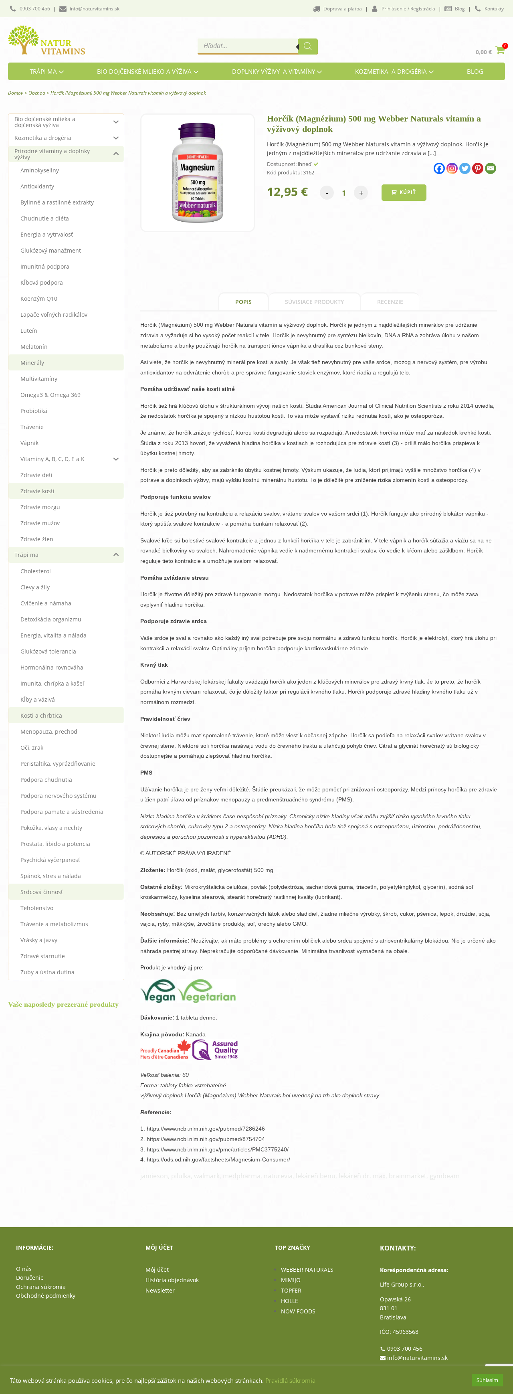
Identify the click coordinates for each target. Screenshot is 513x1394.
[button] (29, 9)
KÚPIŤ (408, 192)
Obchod (36, 92)
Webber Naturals (307, 1269)
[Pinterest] (477, 168)
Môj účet (157, 1269)
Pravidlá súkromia (290, 1380)
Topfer (291, 1290)
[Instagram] (452, 168)
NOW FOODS (298, 1311)
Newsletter (160, 1290)
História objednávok (172, 1280)
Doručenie (30, 1277)
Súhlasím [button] (487, 1380)
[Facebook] (439, 168)
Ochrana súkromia (41, 1287)
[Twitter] (465, 168)
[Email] (490, 168)
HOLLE (289, 1301)
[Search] (308, 46)
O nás (24, 1269)
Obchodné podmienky (45, 1295)
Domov (15, 92)
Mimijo (291, 1280)
